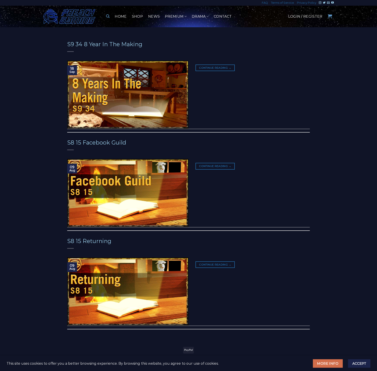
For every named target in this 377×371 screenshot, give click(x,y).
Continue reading (215, 67)
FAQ (265, 2)
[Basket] (330, 16)
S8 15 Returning (89, 241)
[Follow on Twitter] (324, 2)
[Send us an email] (328, 2)
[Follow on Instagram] (320, 2)
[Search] (107, 16)
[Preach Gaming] (69, 16)
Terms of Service (282, 2)
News (154, 16)
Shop (137, 16)
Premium (174, 16)
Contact (223, 16)
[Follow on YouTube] (332, 2)
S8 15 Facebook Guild (96, 142)
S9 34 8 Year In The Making (104, 44)
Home (121, 16)
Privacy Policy (306, 2)
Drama (199, 16)
